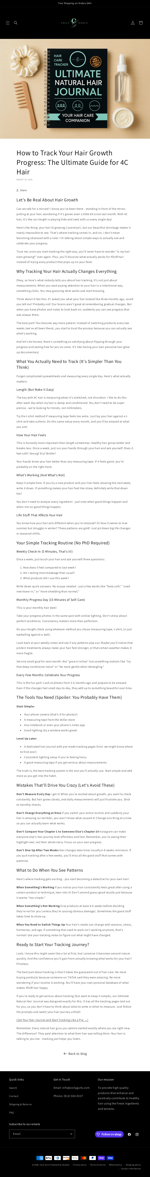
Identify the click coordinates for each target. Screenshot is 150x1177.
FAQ (11, 1112)
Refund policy (115, 1164)
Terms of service (98, 1164)
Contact (13, 1096)
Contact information (131, 1168)
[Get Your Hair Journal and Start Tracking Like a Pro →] (52, 1020)
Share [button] (23, 190)
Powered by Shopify (60, 1164)
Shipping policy (133, 1164)
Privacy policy (80, 1164)
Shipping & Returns (20, 1104)
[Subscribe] (71, 1134)
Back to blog (77, 1053)
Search (13, 1087)
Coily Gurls (45, 1164)
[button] (8, 23)
